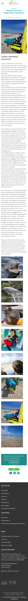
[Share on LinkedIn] (18, 473)
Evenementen (5, 502)
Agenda (13, 593)
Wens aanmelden (14, 592)
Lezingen (3, 499)
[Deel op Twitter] (14, 473)
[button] (2, 3)
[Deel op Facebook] (10, 473)
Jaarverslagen (5, 505)
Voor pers (4, 539)
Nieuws (8, 593)
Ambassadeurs (5, 520)
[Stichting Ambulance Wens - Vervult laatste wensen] (14, 3)
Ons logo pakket (6, 542)
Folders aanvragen (6, 545)
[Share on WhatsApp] (14, 469)
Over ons (19, 593)
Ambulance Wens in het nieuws (10, 536)
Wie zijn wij (4, 490)
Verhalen (14, 8)
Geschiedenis (5, 493)
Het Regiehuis (14, 599)
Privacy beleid (20, 594)
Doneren (22, 592)
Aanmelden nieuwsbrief (8, 508)
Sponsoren (4, 517)
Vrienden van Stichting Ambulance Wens (13, 523)
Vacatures (4, 496)
